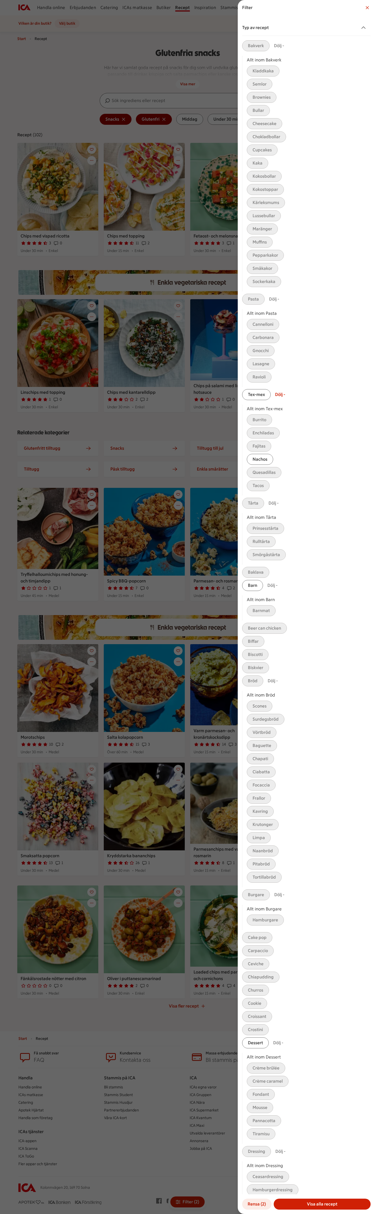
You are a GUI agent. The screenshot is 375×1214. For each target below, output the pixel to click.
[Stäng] (367, 7)
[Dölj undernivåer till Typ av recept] (365, 27)
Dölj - (279, 45)
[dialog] (306, 607)
